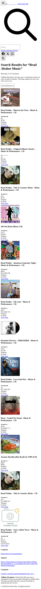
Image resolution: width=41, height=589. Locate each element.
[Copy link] (3, 58)
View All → (31, 574)
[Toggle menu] (3, 3)
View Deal (4, 126)
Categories (8, 50)
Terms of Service (16, 562)
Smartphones (22, 574)
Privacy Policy (6, 562)
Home (3, 50)
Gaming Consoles (7, 574)
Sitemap (19, 554)
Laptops (15, 574)
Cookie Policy (26, 562)
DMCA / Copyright (14, 564)
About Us (8, 554)
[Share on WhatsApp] (12, 54)
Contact (14, 554)
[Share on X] (7, 54)
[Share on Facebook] (3, 54)
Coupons (15, 50)
